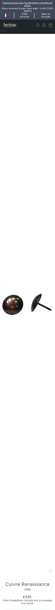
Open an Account (45, 15)
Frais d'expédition (13, 600)
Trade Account (24, 15)
